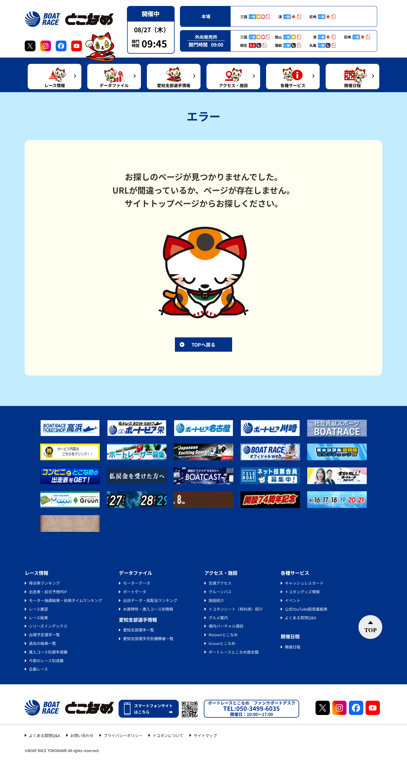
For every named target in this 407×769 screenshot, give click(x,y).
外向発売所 (206, 37)
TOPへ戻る (203, 344)
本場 (205, 16)
